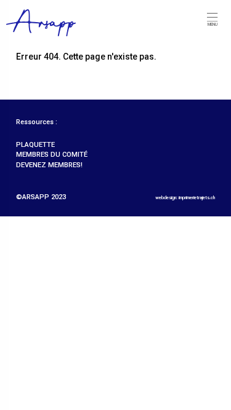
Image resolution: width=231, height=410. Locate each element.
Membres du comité (51, 155)
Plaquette (35, 145)
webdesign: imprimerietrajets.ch (185, 197)
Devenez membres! (49, 165)
